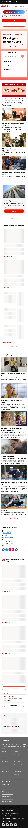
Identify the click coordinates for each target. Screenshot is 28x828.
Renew (14, 24)
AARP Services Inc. (18, 778)
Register (16, 6)
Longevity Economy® (7, 801)
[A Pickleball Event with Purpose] (14, 140)
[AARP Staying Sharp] (14, 446)
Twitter (6, 549)
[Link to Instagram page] (11, 824)
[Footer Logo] (14, 740)
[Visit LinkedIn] (15, 824)
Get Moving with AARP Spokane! (12, 99)
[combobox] (14, 56)
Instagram (13, 549)
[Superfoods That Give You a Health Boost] (14, 390)
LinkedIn (16, 549)
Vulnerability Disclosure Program (9, 818)
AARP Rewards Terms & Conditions (10, 813)
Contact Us (16, 751)
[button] (26, 6)
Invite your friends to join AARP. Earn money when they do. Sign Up (10, 2)
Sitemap (3, 807)
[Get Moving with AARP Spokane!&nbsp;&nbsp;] (14, 90)
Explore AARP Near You (10, 53)
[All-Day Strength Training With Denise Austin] (14, 364)
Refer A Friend (17, 761)
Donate (3, 754)
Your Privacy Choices (6, 821)
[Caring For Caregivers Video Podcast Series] (14, 163)
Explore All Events (7, 342)
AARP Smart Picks (6, 768)
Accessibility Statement (7, 810)
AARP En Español (18, 754)
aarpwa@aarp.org (8, 537)
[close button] (26, 10)
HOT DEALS (8, 696)
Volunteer (4, 758)
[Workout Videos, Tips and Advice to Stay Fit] (14, 472)
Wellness (4, 510)
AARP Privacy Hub (11, 807)
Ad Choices (21, 818)
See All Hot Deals (14, 705)
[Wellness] (14, 501)
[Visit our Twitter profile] (7, 824)
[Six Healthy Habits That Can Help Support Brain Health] (14, 418)
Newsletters (17, 758)
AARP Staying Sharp (7, 456)
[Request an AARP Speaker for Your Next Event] (14, 114)
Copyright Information (7, 815)
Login (21, 6)
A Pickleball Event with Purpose (12, 149)
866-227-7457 (7, 533)
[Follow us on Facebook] (3, 824)
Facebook (3, 549)
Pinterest (9, 549)
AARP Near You (5, 771)
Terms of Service (20, 807)
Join (14, 20)
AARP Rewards (5, 764)
